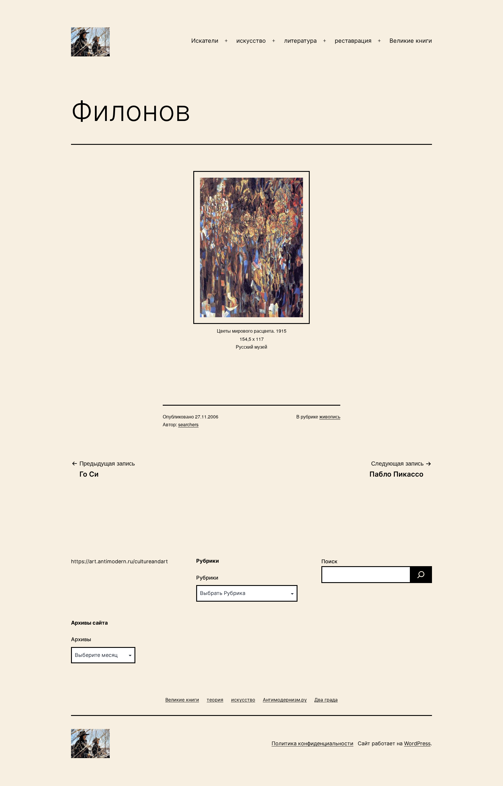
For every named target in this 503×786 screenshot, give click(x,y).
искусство (251, 40)
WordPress (417, 743)
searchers (188, 424)
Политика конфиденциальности (312, 743)
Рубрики (207, 578)
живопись (329, 416)
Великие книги (410, 40)
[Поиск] (421, 574)
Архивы (81, 639)
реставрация (353, 40)
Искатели (204, 40)
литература (300, 40)
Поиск (329, 561)
